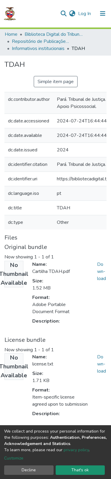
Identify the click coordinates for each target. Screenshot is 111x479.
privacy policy (76, 450)
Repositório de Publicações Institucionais (41, 41)
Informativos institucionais (38, 48)
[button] (72, 13)
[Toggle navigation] (102, 14)
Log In (85, 13)
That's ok (80, 470)
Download (101, 271)
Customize (13, 458)
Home (11, 34)
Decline (29, 470)
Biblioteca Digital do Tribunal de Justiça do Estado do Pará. (54, 34)
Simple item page (56, 81)
